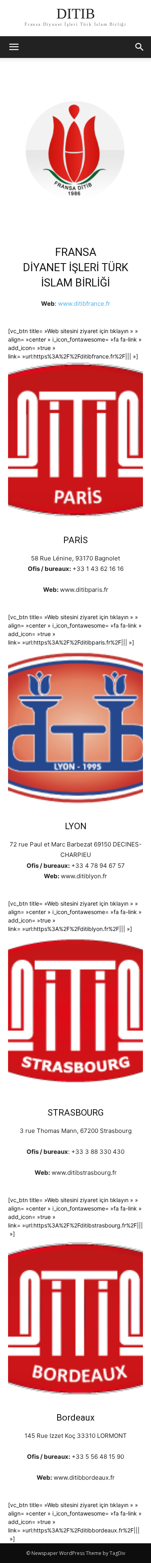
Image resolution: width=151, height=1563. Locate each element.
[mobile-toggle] (14, 47)
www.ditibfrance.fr (84, 303)
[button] (139, 47)
